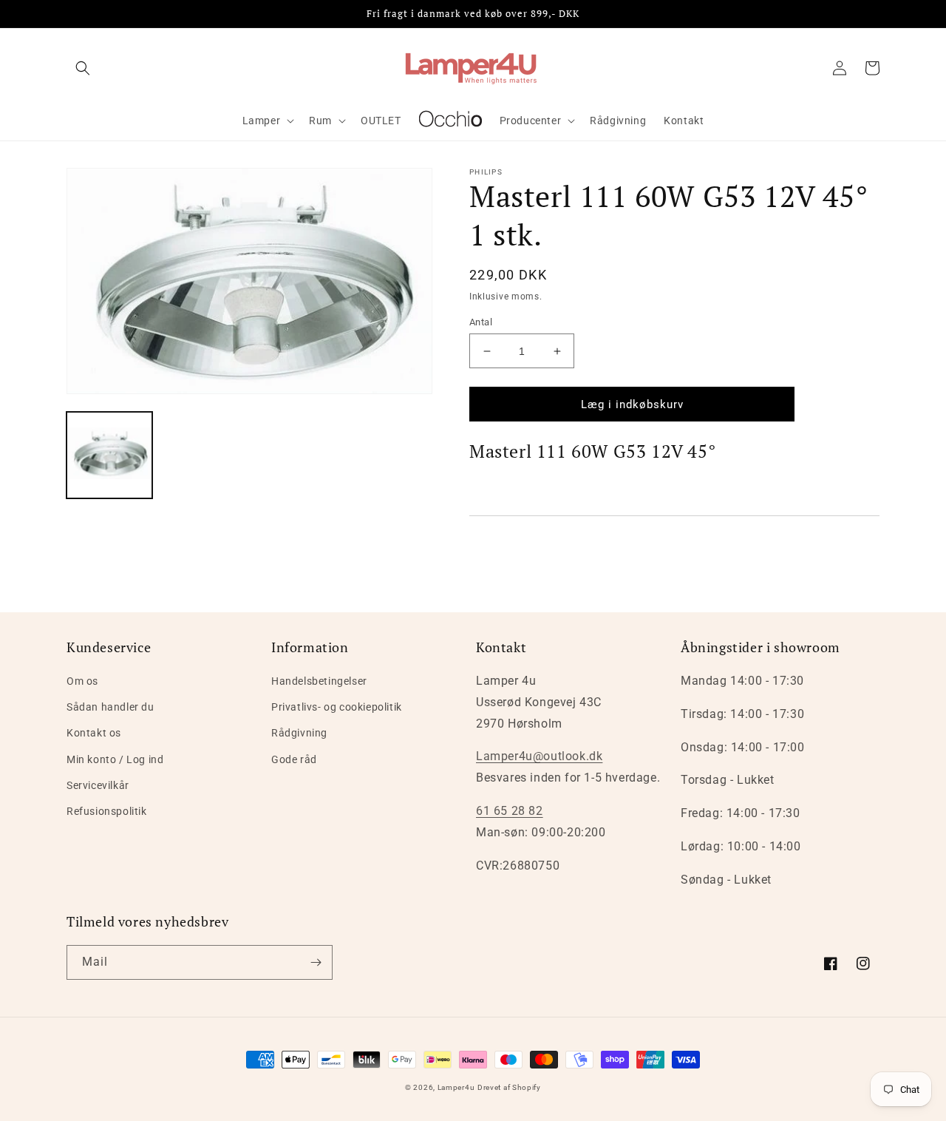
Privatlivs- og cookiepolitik (336, 707)
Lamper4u (456, 1087)
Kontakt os (94, 733)
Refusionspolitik (107, 811)
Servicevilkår (98, 785)
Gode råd (294, 759)
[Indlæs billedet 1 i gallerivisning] (109, 455)
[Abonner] (315, 962)
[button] (83, 68)
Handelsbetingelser (319, 681)
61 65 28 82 (509, 811)
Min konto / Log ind (115, 759)
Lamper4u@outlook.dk (539, 756)
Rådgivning (299, 733)
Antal (480, 322)
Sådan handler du (110, 707)
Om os (82, 681)
